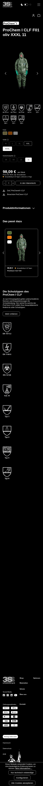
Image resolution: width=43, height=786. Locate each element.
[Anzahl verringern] (4, 183)
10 (21, 160)
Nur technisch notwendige (22, 773)
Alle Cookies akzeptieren (22, 783)
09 (14, 160)
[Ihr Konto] (33, 15)
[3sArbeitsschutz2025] (7, 6)
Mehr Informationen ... (23, 768)
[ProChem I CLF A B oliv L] (21, 247)
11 (28, 160)
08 (6, 160)
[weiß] (15, 133)
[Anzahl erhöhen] (13, 183)
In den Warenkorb (28, 183)
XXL (28, 144)
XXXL (7, 149)
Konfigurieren (22, 778)
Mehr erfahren (11, 314)
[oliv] (5, 133)
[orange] (10, 133)
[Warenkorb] (38, 15)
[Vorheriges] (5, 73)
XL (20, 144)
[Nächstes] (37, 73)
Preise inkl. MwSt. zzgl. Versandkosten (14, 175)
